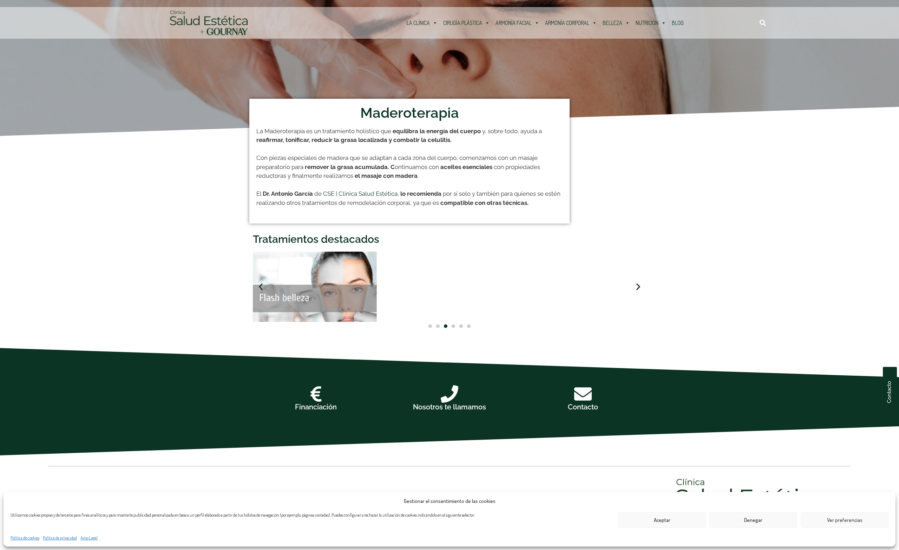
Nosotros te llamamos (449, 407)
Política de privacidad (60, 538)
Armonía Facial (514, 22)
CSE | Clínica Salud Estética (360, 193)
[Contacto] (583, 394)
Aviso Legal (89, 538)
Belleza (612, 22)
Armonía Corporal (567, 22)
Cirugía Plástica (462, 22)
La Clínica (418, 22)
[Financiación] (316, 394)
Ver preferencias (844, 520)
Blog (678, 22)
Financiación (316, 407)
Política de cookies (25, 538)
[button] (763, 22)
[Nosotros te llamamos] (449, 394)
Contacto (583, 407)
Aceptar (662, 520)
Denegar (753, 520)
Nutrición (647, 22)
